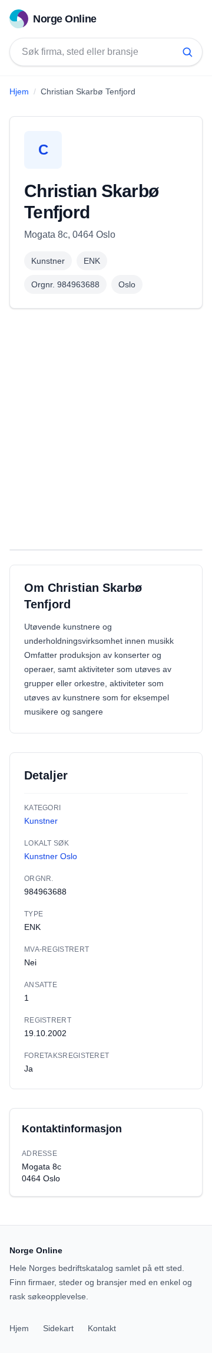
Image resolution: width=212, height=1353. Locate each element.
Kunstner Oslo (50, 856)
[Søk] (187, 52)
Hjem (19, 91)
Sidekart (58, 1328)
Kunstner (48, 261)
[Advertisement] (106, 429)
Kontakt (102, 1328)
